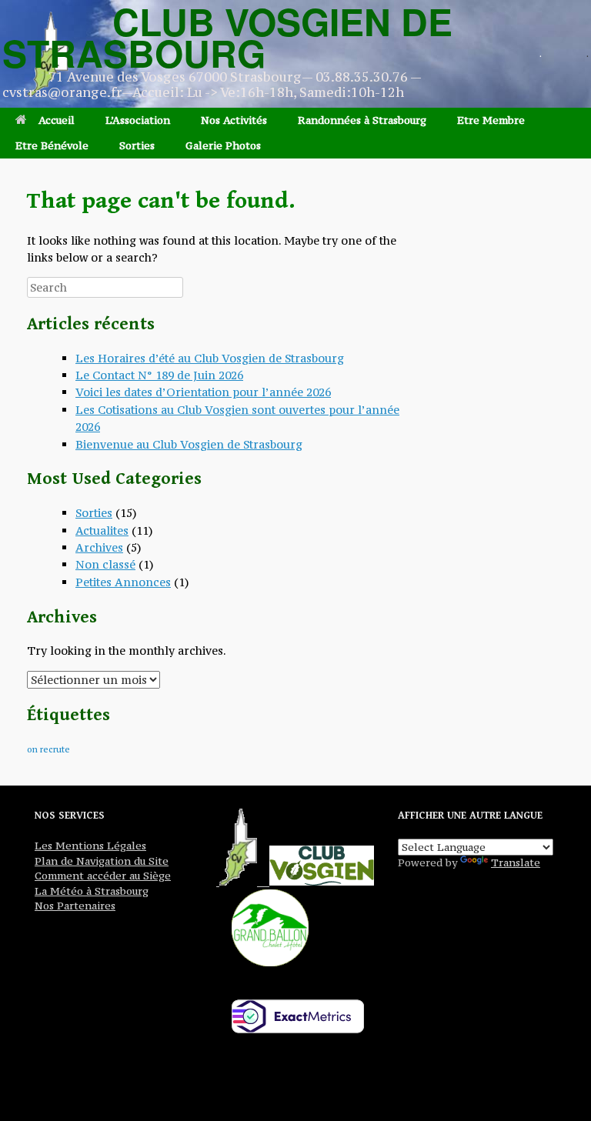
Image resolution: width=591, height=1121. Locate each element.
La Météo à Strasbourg (92, 891)
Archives (99, 547)
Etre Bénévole (51, 145)
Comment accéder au (87, 875)
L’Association (137, 120)
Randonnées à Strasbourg (362, 120)
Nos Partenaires (75, 905)
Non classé (105, 564)
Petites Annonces (123, 582)
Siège (155, 875)
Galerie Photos (223, 145)
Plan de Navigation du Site (102, 861)
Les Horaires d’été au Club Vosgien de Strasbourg (209, 358)
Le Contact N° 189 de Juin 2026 (159, 375)
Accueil (56, 120)
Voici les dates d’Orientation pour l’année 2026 (203, 392)
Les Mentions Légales (90, 845)
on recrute (48, 749)
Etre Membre (491, 120)
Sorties (137, 145)
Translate (515, 862)
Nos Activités (234, 120)
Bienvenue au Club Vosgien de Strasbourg (188, 444)
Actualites (102, 530)
